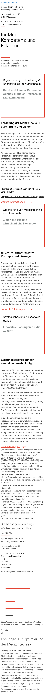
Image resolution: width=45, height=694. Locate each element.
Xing (3, 559)
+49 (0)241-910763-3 (14, 553)
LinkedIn (4, 561)
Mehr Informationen (15, 627)
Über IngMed (18, 584)
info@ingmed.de (14, 24)
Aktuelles (14, 604)
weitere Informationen (13, 202)
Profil (10, 597)
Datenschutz (6, 564)
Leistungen (16, 591)
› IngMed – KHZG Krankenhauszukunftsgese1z (22, 197)
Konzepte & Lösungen (13, 309)
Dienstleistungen (10, 446)
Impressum (5, 567)
